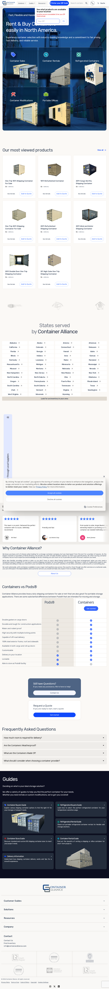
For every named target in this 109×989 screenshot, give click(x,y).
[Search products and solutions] (86, 3)
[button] (28, 817)
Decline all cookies (54, 499)
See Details (11, 193)
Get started (91, 608)
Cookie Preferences (95, 507)
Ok (64, 21)
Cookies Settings (43, 982)
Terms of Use (15, 982)
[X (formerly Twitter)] (54, 986)
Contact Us (54, 693)
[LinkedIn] (58, 986)
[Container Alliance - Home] (54, 888)
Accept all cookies (55, 493)
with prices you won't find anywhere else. (66, 432)
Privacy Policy (5, 982)
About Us (54, 574)
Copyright (34, 982)
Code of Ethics (24, 982)
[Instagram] (50, 986)
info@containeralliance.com (15, 946)
